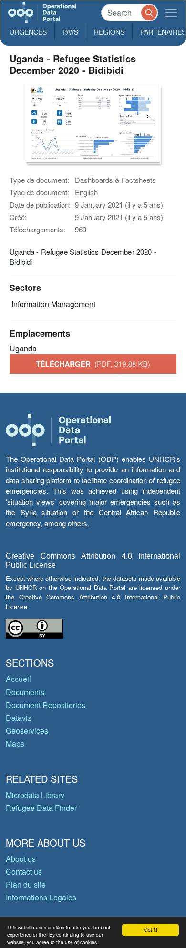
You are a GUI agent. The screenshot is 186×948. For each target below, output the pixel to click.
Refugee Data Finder (41, 807)
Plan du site (26, 884)
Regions (109, 32)
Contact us (24, 871)
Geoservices (27, 730)
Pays (70, 32)
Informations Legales (41, 897)
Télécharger (93, 364)
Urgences (28, 32)
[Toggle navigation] (171, 12)
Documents (25, 692)
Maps (15, 743)
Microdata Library (35, 794)
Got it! (150, 929)
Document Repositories (45, 704)
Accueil (18, 678)
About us (21, 858)
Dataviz (18, 717)
